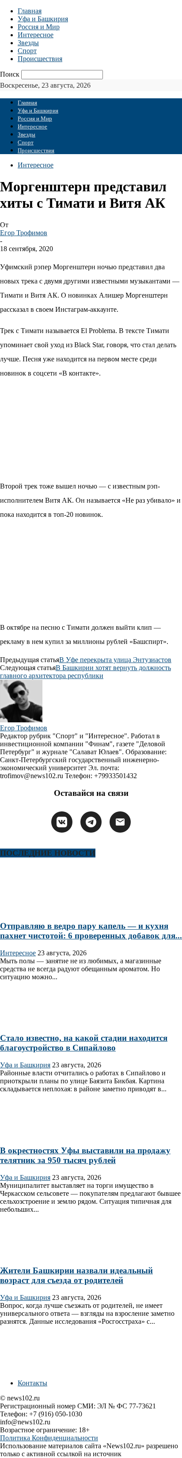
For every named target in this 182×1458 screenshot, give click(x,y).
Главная (30, 11)
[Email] (120, 822)
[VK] (61, 822)
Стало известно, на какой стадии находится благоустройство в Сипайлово (83, 1042)
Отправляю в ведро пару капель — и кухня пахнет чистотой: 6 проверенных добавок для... (91, 930)
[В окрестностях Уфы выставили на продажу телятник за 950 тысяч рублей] (28, 1133)
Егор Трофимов (23, 233)
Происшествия (40, 58)
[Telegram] (91, 822)
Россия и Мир (39, 27)
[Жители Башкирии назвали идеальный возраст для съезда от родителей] (28, 1253)
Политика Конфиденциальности (49, 1438)
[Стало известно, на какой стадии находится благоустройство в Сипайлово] (28, 1021)
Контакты (32, 1383)
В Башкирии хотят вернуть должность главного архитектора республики (85, 671)
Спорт (27, 50)
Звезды (28, 43)
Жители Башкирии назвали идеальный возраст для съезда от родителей (76, 1275)
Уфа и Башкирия (43, 19)
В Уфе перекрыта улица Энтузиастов (115, 659)
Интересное (35, 35)
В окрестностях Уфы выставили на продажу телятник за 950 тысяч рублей (85, 1155)
